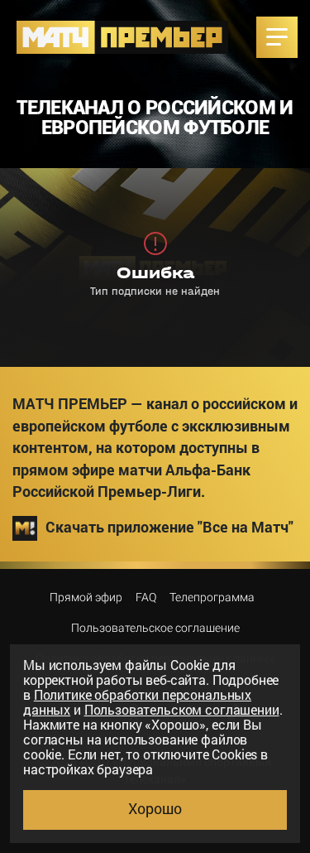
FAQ (146, 597)
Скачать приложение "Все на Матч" (169, 527)
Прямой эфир (86, 597)
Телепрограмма (212, 597)
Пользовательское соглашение (155, 627)
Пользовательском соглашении (181, 709)
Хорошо (155, 808)
